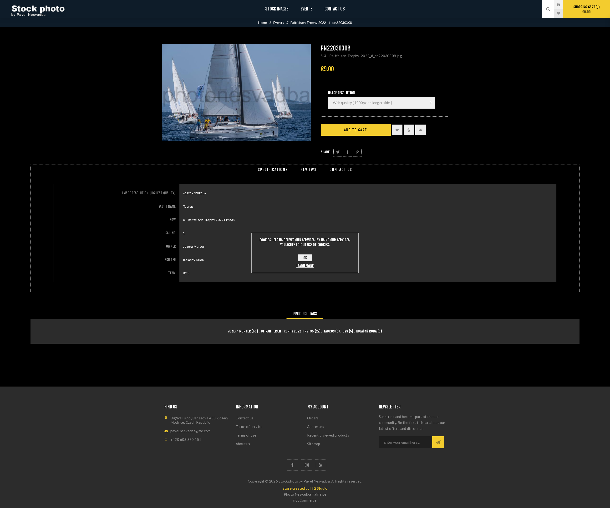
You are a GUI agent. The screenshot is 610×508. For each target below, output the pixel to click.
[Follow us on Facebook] (292, 465)
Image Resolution (341, 93)
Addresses (315, 426)
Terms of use (246, 435)
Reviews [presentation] (309, 169)
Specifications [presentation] (273, 169)
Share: (325, 152)
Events (307, 8)
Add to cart (355, 130)
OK (305, 258)
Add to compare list (409, 130)
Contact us (335, 8)
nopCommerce (304, 500)
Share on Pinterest (357, 152)
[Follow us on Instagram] (306, 465)
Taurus (329, 331)
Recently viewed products (328, 435)
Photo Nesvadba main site (305, 494)
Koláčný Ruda (366, 331)
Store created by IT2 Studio (305, 488)
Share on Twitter (337, 152)
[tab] (273, 169)
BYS (345, 331)
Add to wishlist (397, 130)
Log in (562, 4)
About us (243, 444)
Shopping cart (585, 9)
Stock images (277, 8)
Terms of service (249, 426)
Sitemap (313, 444)
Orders (313, 418)
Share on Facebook (347, 152)
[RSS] (320, 465)
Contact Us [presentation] (341, 169)
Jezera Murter (239, 331)
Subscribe (438, 442)
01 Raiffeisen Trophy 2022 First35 (287, 331)
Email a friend (420, 130)
